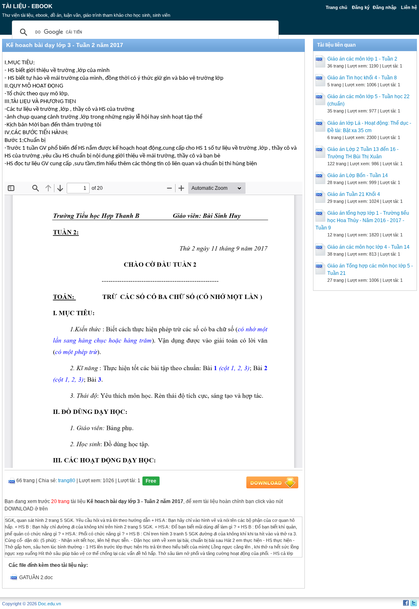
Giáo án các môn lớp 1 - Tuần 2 (362, 59)
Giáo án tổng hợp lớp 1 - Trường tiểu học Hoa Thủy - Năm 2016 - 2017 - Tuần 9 (362, 220)
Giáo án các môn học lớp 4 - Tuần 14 (368, 247)
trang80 (66, 480)
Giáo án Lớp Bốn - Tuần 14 (357, 175)
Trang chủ (336, 7)
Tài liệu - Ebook (27, 6)
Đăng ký (360, 7)
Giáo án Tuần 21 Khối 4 (353, 194)
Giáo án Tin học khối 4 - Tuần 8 (362, 78)
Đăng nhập (384, 7)
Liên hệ (409, 7)
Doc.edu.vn (49, 603)
